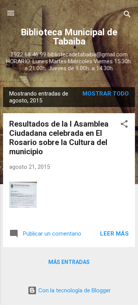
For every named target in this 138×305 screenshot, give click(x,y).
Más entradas (69, 262)
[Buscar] (127, 15)
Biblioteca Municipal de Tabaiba (69, 37)
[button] (124, 125)
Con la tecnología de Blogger (74, 290)
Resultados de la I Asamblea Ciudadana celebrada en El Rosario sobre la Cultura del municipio (58, 137)
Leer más (114, 233)
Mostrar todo (105, 93)
